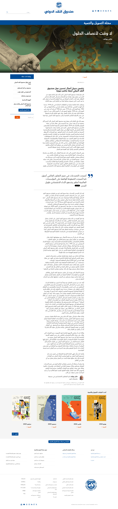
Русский (23, 488)
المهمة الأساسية (26, 100)
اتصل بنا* (55, 497)
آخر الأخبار (55, 479)
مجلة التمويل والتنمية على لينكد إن (69, 457)
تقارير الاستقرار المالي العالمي (67, 482)
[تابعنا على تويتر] (36, 504)
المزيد (16, 434)
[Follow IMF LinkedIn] (106, 11)
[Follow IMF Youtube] (24, 504)
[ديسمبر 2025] (46, 408)
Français (23, 485)
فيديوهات (55, 482)
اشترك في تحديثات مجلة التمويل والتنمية (59, 442)
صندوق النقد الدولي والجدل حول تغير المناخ (22, 105)
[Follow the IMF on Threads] (101, 11)
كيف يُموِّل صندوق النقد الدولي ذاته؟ (22, 83)
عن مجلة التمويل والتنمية (95, 453)
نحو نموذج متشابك (26, 96)
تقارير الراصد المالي (69, 485)
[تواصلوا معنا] (110, 11)
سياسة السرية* (38, 485)
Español (23, 482)
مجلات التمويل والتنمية (68, 495)
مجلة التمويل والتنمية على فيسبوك (69, 453)
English (23, 479)
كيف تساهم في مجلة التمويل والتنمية (98, 457)
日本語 (23, 491)
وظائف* (39, 482)
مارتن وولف (107, 39)
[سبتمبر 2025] (21, 408)
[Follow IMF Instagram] (103, 11)
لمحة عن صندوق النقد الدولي (51, 485)
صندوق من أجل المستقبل (24, 88)
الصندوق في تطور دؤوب (24, 92)
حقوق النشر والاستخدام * (36, 488)
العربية (85, 77)
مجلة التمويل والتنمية (25, 110)
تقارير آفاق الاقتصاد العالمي (68, 479)
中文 (24, 494)
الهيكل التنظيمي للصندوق (36, 479)
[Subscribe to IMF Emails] (21, 504)
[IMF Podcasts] (95, 11)
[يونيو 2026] (96, 408)
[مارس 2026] (71, 408)
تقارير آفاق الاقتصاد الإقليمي (67, 488)
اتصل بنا (92, 460)
